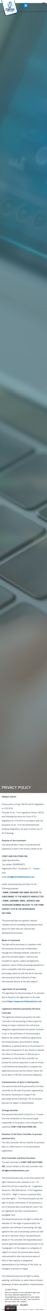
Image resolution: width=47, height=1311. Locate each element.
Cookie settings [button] (12, 1305)
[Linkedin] (25, 5)
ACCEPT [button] (24, 1305)
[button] (44, 3)
